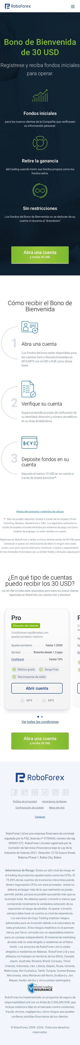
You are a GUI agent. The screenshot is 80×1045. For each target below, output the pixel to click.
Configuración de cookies (30, 807)
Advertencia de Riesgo (54, 801)
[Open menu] (73, 6)
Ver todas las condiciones (40, 722)
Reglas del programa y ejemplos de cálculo (40, 511)
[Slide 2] (42, 717)
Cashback (17, 659)
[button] (18, 6)
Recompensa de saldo (30, 676)
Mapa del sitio (57, 807)
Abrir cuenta (37, 688)
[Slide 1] (38, 717)
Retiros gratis (24, 669)
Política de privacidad (25, 801)
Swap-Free (49, 669)
